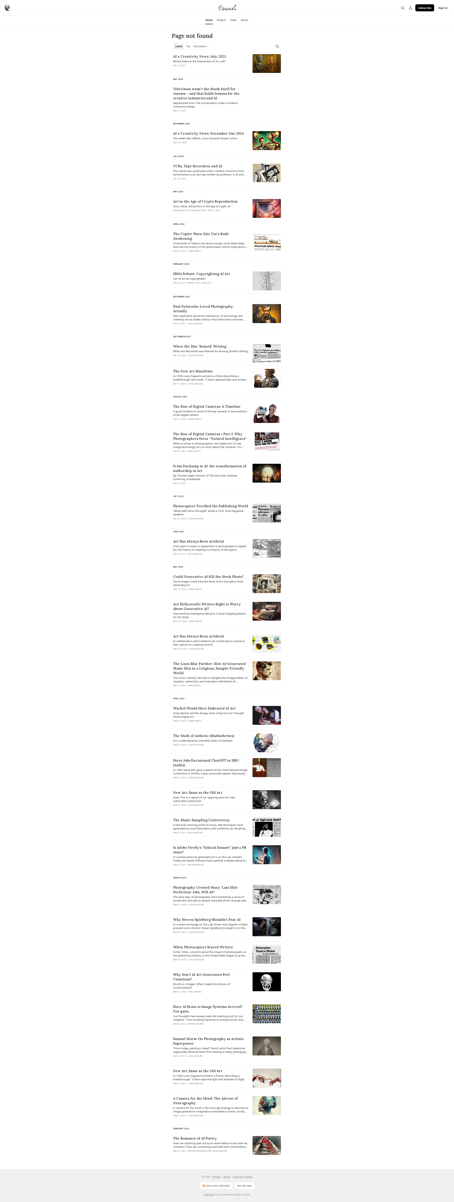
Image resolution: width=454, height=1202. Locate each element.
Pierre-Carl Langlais (199, 283)
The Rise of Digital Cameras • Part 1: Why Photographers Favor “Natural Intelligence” (210, 436)
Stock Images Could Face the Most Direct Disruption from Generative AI (208, 583)
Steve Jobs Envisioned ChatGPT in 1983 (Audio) (206, 762)
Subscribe (424, 8)
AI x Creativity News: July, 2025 (199, 56)
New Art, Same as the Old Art (197, 792)
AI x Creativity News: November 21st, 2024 (208, 133)
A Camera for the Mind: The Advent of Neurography (205, 1100)
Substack (209, 1194)
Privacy (217, 1176)
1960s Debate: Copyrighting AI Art (201, 274)
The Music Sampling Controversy (201, 820)
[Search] (402, 7)
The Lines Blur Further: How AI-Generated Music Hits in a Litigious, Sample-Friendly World (209, 668)
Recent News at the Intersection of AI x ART (199, 61)
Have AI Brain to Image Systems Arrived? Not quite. (208, 1009)
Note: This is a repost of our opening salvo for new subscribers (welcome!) (204, 799)
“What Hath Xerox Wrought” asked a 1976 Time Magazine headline (208, 512)
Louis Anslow (195, 323)
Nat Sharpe (195, 992)
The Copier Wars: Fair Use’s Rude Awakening (201, 236)
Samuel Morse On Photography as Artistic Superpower (208, 1041)
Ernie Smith (194, 251)
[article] (227, 64)
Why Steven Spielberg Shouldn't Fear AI (206, 919)
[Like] (175, 964)
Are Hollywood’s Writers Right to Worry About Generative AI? (207, 606)
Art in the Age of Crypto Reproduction (205, 201)
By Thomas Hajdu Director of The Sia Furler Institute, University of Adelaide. (205, 477)
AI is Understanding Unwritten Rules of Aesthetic (203, 740)
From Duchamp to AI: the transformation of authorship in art (209, 468)
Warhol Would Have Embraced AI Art (204, 708)
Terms (226, 1176)
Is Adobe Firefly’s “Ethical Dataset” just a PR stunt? (209, 849)
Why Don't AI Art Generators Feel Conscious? (201, 976)
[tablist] (191, 46)
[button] (209, 20)
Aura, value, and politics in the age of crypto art (202, 206)
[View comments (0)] (200, 70)
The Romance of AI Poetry (195, 1138)
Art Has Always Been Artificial (198, 541)
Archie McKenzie (197, 1151)
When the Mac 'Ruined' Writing (199, 346)
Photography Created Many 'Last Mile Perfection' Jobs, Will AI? (205, 889)
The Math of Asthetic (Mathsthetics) (203, 736)
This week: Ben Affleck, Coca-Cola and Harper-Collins (205, 138)
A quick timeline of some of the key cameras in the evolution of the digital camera (210, 413)
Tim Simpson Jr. (195, 864)
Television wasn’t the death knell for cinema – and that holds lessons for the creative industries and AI (206, 93)
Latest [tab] (178, 46)
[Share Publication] (410, 7)
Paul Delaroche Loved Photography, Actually (203, 308)
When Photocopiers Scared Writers (203, 947)
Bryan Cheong (196, 1024)
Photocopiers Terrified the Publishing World (210, 506)
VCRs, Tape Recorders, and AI (197, 166)
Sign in (443, 8)
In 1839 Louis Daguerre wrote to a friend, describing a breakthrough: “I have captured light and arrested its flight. (209, 1077)
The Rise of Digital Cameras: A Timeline (206, 406)
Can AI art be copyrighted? (189, 278)
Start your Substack (218, 1185)
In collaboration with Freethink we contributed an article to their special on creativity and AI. (209, 642)
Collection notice (242, 1176)
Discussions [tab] (200, 46)
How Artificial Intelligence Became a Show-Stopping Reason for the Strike (209, 615)
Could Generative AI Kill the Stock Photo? (208, 576)
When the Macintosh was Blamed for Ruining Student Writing (210, 351)
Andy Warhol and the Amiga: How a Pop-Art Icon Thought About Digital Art (208, 714)
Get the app (244, 1185)
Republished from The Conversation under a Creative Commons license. (205, 104)
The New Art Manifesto (193, 371)
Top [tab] (188, 46)
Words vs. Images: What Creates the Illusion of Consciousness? (201, 985)
